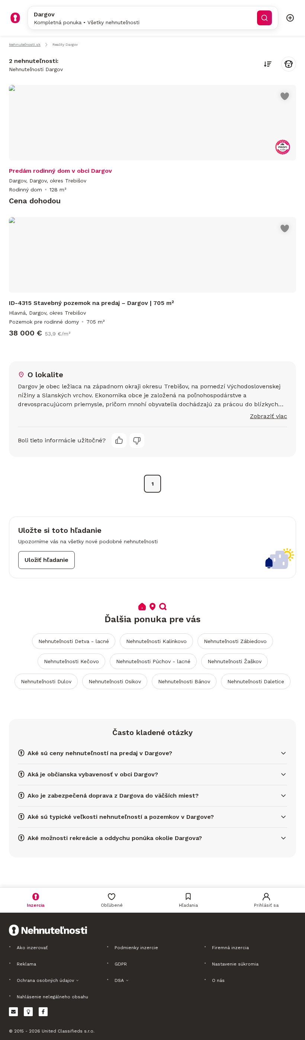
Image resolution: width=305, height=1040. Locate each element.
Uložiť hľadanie (46, 559)
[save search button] (288, 64)
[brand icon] (15, 18)
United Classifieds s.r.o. (68, 1031)
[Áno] (119, 440)
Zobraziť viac (268, 416)
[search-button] (264, 17)
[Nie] (136, 440)
